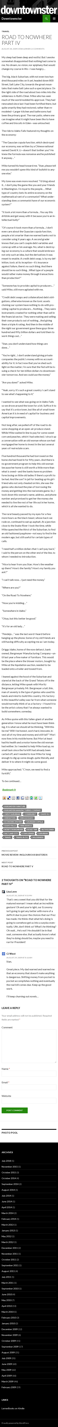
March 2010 (8, 1311)
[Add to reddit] (27, 797)
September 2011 (10, 1265)
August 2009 (8, 1352)
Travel (5, 31)
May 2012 (6, 1236)
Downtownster (12, 18)
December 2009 (10, 1329)
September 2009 (10, 1346)
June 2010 (7, 1294)
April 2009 (7, 1375)
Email (5, 1082)
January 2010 (8, 1323)
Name (6, 1068)
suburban (43, 833)
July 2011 (6, 1277)
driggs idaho (27, 818)
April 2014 (7, 1207)
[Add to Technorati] (36, 797)
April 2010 (7, 1306)
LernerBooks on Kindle (13, 1408)
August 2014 (8, 1189)
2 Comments (38, 49)
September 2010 (10, 1288)
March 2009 (8, 1381)
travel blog (22, 837)
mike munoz (26, 826)
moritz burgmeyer (13, 829)
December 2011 (10, 1248)
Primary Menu (54, 18)
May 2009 (6, 1369)
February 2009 (9, 1387)
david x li (45, 814)
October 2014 (9, 1178)
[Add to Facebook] (18, 797)
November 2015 (10, 1166)
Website (6, 1095)
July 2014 (6, 1195)
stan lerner (28, 833)
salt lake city (11, 833)
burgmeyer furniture (14, 806)
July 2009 (6, 1358)
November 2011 (10, 1253)
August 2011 (8, 1271)
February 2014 (9, 1218)
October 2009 (9, 1340)
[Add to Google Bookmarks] (22, 797)
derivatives (10, 818)
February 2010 (9, 1317)
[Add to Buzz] (4, 797)
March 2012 (8, 1242)
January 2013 (8, 1230)
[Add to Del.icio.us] (9, 797)
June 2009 (7, 1364)
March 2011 (8, 1282)
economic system (13, 822)
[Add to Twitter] (41, 797)
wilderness (38, 837)
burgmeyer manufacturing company (22, 810)
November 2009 (10, 1335)
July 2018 (6, 1160)
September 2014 (10, 1184)
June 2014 (7, 1201)
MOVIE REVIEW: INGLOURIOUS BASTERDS (24, 853)
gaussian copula (34, 822)
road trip (32, 829)
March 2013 (8, 1224)
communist (30, 814)
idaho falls (10, 826)
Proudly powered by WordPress (15, 1423)
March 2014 (8, 1213)
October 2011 (9, 1259)
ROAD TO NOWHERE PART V (17, 864)
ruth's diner (48, 829)
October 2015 (9, 1172)
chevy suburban (12, 814)
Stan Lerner (24, 49)
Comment (7, 1027)
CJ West (11, 953)
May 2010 (6, 1300)
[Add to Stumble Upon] (31, 797)
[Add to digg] (13, 797)
